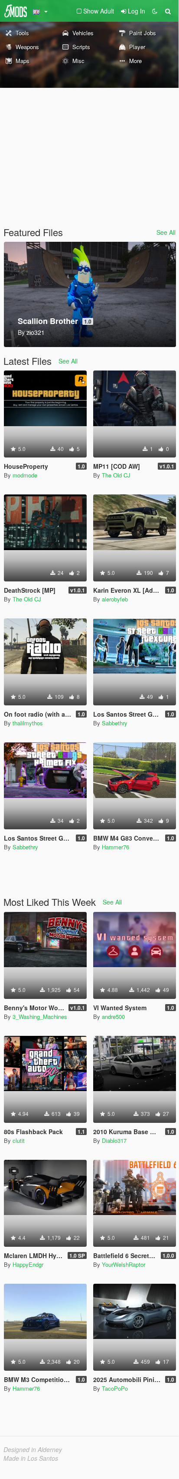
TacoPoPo (115, 1388)
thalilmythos (28, 723)
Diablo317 (114, 1140)
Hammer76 (115, 847)
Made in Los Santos (30, 1458)
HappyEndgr (28, 1264)
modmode (25, 475)
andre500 (113, 1016)
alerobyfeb (115, 599)
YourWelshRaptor (123, 1264)
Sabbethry (114, 723)
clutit (19, 1140)
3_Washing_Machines (40, 1016)
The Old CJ (116, 475)
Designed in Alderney (32, 1449)
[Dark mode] (155, 11)
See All (166, 232)
